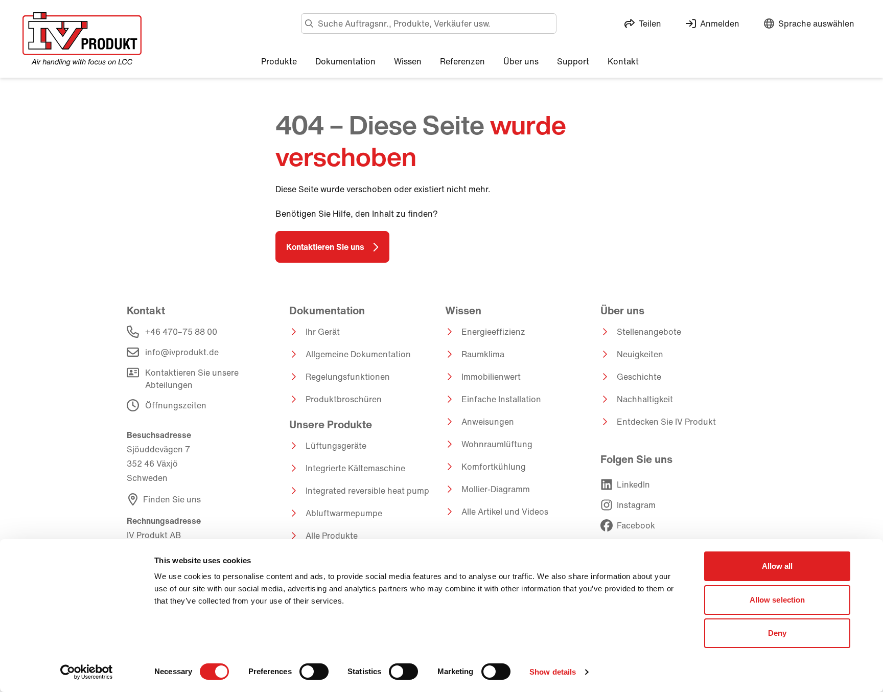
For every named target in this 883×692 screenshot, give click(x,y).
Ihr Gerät (323, 332)
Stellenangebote (649, 332)
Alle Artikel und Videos (504, 511)
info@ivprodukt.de (182, 352)
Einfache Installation (501, 399)
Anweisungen (487, 422)
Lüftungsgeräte (336, 446)
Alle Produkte (332, 535)
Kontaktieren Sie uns (325, 247)
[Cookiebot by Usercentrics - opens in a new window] (86, 672)
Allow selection (777, 599)
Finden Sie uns (172, 499)
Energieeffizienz (493, 332)
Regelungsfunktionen (348, 377)
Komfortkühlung (493, 466)
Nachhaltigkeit (645, 399)
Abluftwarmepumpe (344, 513)
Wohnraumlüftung (496, 444)
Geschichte (639, 377)
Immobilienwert (491, 377)
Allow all (777, 566)
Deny (777, 633)
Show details (552, 671)
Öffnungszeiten (175, 405)
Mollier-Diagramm (495, 489)
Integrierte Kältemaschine (355, 468)
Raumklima (482, 354)
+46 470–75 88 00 (181, 332)
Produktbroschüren (344, 399)
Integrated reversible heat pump (367, 491)
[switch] (314, 671)
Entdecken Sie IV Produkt (666, 422)
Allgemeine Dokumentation (358, 354)
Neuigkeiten (640, 354)
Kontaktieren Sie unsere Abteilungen (192, 378)
